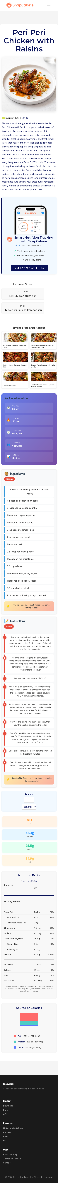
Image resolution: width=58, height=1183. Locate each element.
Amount (29, 794)
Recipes (7, 1132)
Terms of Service (12, 1158)
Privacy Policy (10, 1154)
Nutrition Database (13, 1128)
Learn (6, 1136)
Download (8, 1105)
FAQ (5, 1140)
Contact (7, 1162)
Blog (5, 1110)
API (5, 1114)
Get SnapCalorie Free (29, 267)
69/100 (25, 118)
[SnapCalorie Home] (20, 5)
